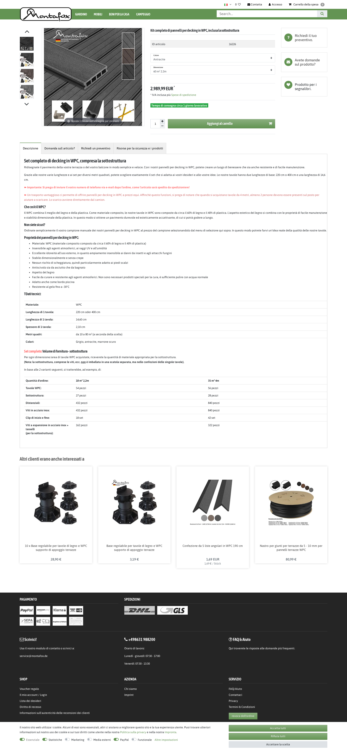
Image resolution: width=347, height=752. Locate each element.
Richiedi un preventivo (95, 148)
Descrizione (30, 148)
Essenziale (33, 739)
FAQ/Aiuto (235, 688)
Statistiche (55, 739)
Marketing (77, 739)
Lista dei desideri (304, 86)
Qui (231, 648)
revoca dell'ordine (243, 716)
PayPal (124, 739)
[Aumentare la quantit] (162, 121)
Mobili (98, 14)
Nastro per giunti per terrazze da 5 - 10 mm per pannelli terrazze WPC (291, 547)
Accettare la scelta (278, 744)
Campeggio (143, 14)
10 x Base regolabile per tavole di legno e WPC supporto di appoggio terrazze (56, 547)
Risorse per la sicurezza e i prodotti (140, 148)
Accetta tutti (278, 728)
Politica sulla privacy (133, 732)
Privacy (233, 700)
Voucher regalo (29, 688)
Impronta (170, 732)
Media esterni (102, 739)
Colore (156, 55)
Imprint (129, 694)
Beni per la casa (119, 14)
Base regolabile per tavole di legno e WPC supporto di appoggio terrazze (134, 547)
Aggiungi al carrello (220, 123)
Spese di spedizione (183, 94)
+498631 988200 (141, 639)
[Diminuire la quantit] (162, 126)
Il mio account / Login (33, 694)
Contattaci (235, 694)
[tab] (304, 37)
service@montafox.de (34, 656)
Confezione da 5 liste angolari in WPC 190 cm (213, 545)
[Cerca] (322, 13)
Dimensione (158, 67)
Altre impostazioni (166, 739)
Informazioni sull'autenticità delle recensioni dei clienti (55, 713)
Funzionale (145, 739)
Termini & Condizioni (242, 706)
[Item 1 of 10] (30, 68)
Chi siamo (130, 688)
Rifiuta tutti (278, 736)
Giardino (81, 14)
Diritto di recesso (30, 706)
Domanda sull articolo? (59, 148)
